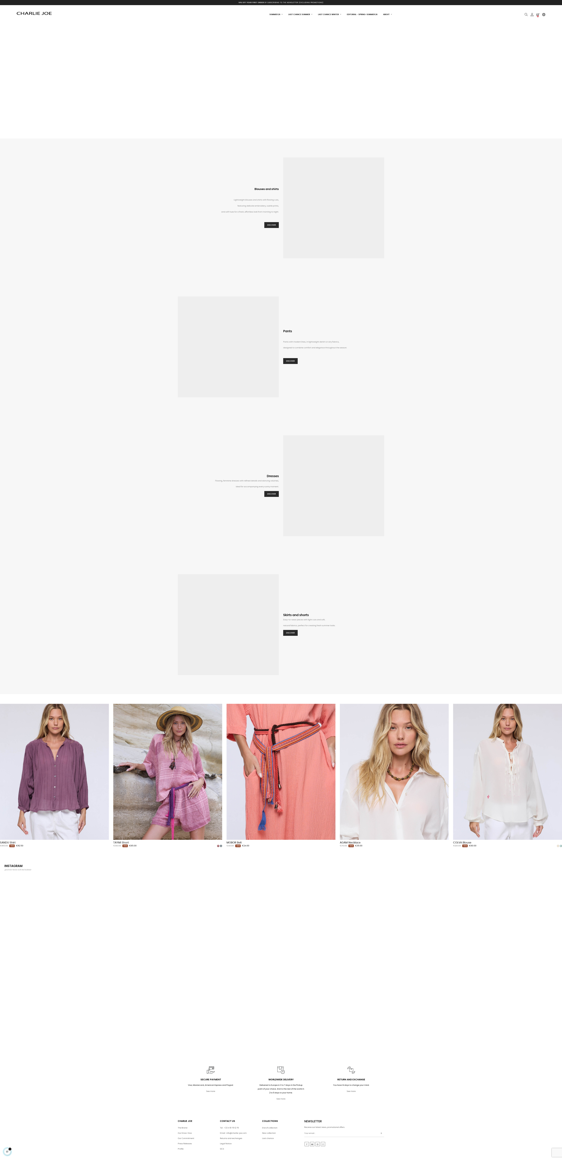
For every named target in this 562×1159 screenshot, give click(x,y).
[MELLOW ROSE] (218, 846)
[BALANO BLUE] (221, 846)
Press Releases (185, 1144)
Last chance (268, 1138)
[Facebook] (307, 1144)
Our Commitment (186, 1138)
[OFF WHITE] (558, 846)
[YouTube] (312, 1144)
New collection (269, 1133)
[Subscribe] (381, 1133)
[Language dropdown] (544, 14)
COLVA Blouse (462, 842)
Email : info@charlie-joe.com (233, 1133)
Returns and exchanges (231, 1138)
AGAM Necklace (350, 842)
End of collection (269, 1128)
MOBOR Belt (234, 842)
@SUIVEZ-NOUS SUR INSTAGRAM (17, 870)
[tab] (2, 700)
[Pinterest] (317, 1144)
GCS (222, 1149)
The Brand (182, 1128)
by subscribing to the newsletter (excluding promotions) (281, 2)
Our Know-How (185, 1133)
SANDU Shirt (8, 842)
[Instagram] (323, 1144)
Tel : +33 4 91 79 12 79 (229, 1128)
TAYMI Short (121, 842)
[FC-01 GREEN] (561, 846)
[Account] (532, 14)
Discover (271, 225)
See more (210, 1091)
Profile (181, 1149)
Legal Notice (226, 1144)
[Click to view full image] (49, 919)
